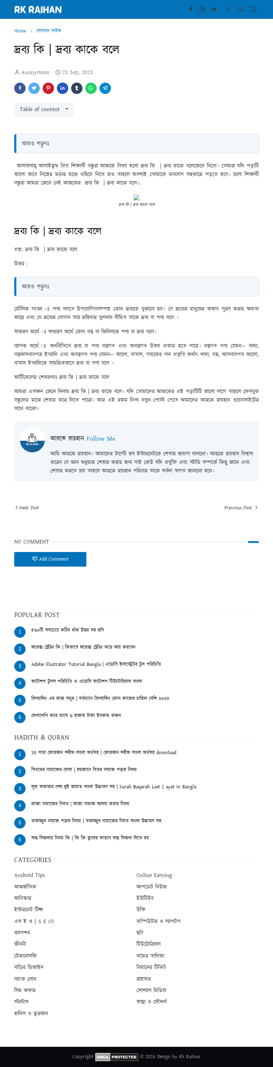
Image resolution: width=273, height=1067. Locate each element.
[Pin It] (48, 88)
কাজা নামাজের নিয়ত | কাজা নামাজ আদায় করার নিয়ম (80, 804)
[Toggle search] (240, 9)
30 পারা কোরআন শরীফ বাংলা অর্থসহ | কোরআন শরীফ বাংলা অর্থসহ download (103, 752)
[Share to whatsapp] (91, 88)
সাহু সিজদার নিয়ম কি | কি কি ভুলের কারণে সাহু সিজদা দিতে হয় (90, 838)
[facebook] (191, 9)
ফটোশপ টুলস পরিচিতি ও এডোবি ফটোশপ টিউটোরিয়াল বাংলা (86, 681)
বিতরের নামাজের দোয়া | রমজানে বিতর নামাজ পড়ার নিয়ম (84, 769)
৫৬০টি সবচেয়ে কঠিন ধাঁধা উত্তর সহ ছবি (67, 630)
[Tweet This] (34, 88)
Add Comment (54, 559)
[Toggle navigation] (253, 9)
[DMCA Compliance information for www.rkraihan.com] (116, 1056)
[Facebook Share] (20, 88)
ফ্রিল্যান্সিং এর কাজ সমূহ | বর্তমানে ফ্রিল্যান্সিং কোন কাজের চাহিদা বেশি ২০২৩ (100, 698)
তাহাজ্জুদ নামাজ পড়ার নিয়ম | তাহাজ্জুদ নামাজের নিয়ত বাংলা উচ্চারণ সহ (96, 821)
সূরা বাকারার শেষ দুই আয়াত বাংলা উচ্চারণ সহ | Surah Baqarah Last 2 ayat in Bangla (113, 786)
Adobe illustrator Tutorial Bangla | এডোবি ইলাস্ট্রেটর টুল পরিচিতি (96, 664)
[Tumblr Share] (76, 88)
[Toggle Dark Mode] (228, 9)
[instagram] (202, 9)
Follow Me (101, 438)
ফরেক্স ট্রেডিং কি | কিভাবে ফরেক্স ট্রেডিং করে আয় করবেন (83, 647)
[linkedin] (213, 9)
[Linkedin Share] (62, 88)
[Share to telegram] (105, 88)
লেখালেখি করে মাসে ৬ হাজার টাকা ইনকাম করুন (76, 715)
